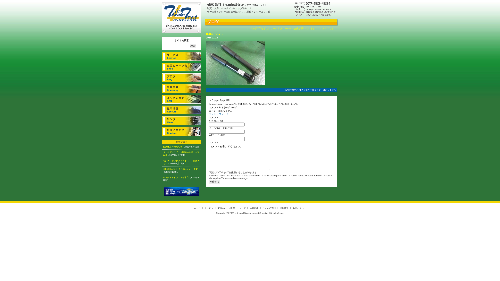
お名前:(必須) (216, 120)
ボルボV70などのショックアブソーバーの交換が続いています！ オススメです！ (293, 28)
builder (238, 213)
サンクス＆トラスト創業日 (176, 177)
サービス (181, 56)
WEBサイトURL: (218, 135)
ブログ (181, 77)
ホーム (197, 208)
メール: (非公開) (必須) (221, 128)
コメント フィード (218, 114)
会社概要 (181, 88)
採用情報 (181, 110)
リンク (181, 120)
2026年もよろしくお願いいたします (180, 169)
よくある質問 (181, 99)
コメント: (214, 142)
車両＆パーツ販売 (181, 67)
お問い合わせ (181, 131)
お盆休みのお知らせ (172, 147)
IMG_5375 (214, 34)
